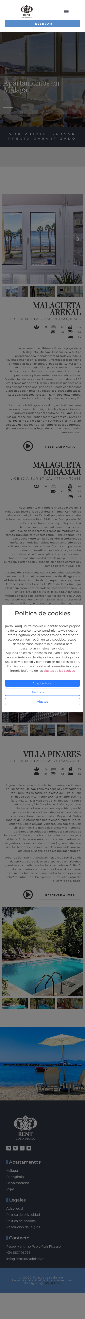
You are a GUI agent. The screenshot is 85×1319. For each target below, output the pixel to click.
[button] (66, 11)
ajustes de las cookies (59, 671)
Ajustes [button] (42, 701)
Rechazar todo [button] (43, 692)
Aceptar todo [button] (42, 683)
